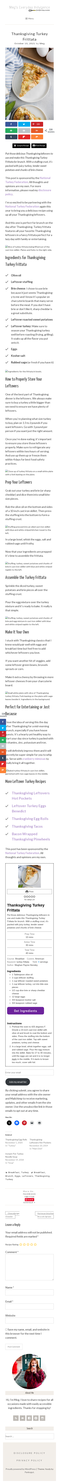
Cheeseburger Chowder (12, 1215)
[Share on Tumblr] (11, 136)
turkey (9, 1179)
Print (30, 891)
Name (9, 1287)
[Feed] (16, 1418)
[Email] (22, 1418)
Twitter (30, 1197)
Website (10, 1315)
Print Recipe (40, 145)
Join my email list (17, 1081)
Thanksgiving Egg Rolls (16, 1139)
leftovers (27, 1176)
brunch (9, 1176)
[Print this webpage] (24, 130)
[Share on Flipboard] (24, 136)
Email (9, 1301)
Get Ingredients (25, 1011)
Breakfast (14, 1172)
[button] (25, 896)
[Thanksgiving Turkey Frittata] (29, 119)
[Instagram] (42, 1418)
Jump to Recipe (22, 145)
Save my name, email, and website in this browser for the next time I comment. (27, 1333)
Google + (29, 1202)
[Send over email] (11, 130)
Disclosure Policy (29, 1453)
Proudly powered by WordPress (21, 1469)
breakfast (39, 1172)
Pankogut (29, 1472)
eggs (17, 1176)
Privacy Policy (29, 1460)
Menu (31, 18)
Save (31, 1199)
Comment (11, 1252)
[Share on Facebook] (11, 124)
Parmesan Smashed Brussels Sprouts (46, 1215)
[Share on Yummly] (37, 130)
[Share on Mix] (37, 136)
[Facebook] (29, 1418)
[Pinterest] (36, 1418)
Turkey (25, 1172)
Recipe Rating (11, 1244)
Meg (42, 43)
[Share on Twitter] (24, 124)
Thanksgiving (42, 1176)
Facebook (29, 1194)
